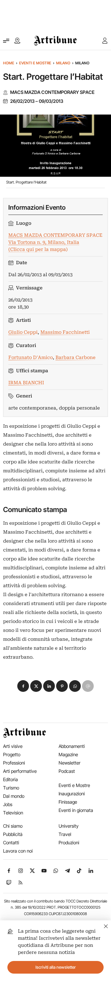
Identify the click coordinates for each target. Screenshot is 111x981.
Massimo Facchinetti (65, 332)
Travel (65, 834)
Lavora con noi (18, 851)
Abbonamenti (72, 746)
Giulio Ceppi (23, 332)
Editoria (10, 779)
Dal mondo (13, 796)
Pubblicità (13, 834)
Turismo (11, 788)
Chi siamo (13, 826)
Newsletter (69, 763)
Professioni (14, 763)
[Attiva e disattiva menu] (6, 40)
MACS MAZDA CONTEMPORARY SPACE (52, 92)
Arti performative (20, 771)
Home (8, 63)
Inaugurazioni (72, 794)
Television (13, 813)
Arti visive (13, 746)
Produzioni (69, 843)
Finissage (68, 802)
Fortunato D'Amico (30, 357)
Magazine (68, 754)
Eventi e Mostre (35, 63)
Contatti (11, 843)
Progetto (11, 754)
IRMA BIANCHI (26, 383)
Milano (63, 63)
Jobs (7, 804)
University (69, 826)
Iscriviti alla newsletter (55, 967)
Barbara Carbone (76, 357)
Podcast (67, 771)
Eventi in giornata (76, 810)
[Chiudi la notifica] (106, 925)
